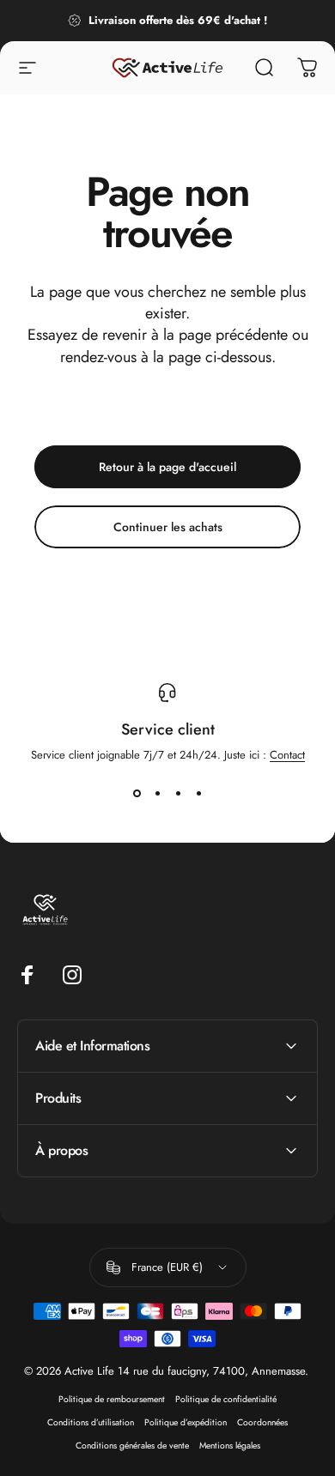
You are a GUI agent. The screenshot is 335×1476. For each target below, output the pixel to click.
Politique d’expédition (185, 1422)
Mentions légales (229, 1445)
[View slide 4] (198, 793)
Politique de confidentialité (226, 1399)
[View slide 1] (136, 793)
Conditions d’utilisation (90, 1422)
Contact (287, 755)
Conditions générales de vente (132, 1445)
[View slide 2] (157, 793)
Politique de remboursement (111, 1399)
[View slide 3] (178, 793)
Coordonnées (262, 1422)
